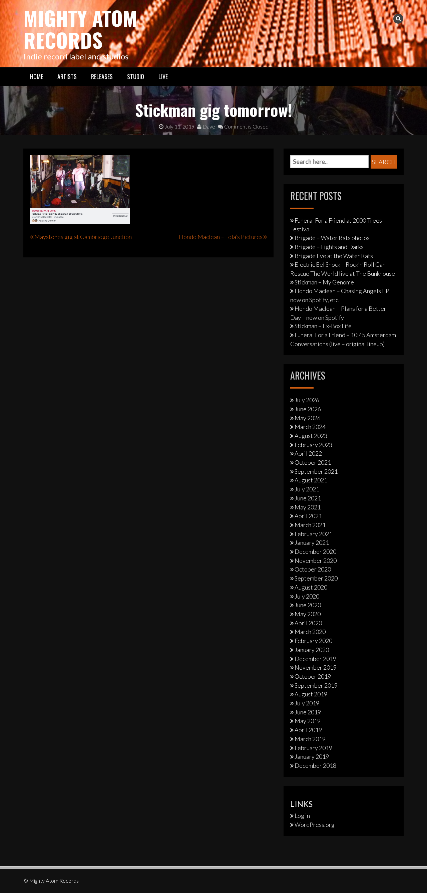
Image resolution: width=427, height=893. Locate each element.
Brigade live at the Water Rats (334, 255)
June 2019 (308, 712)
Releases (102, 76)
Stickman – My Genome (324, 282)
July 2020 (307, 596)
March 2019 (310, 738)
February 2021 (313, 533)
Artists (67, 76)
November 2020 (316, 560)
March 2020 (310, 631)
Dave (208, 126)
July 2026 (307, 400)
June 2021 (308, 498)
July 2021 (307, 489)
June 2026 (308, 409)
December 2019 (315, 658)
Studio (135, 76)
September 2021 (316, 471)
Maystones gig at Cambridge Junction (83, 236)
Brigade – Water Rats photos (332, 237)
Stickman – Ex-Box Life (323, 325)
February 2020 (313, 640)
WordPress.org (315, 824)
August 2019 (311, 694)
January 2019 (312, 756)
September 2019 (316, 685)
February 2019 (313, 747)
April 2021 (308, 515)
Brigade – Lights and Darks (329, 246)
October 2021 (313, 462)
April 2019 (308, 729)
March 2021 (310, 524)
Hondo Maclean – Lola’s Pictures (221, 236)
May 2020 (308, 614)
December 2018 (315, 765)
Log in (302, 815)
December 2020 (315, 551)
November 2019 (316, 667)
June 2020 (308, 605)
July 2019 (307, 703)
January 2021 (312, 542)
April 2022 (308, 453)
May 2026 (308, 418)
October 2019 (313, 676)
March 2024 (310, 426)
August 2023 (311, 435)
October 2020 (313, 569)
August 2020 (311, 587)
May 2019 (308, 720)
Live (163, 76)
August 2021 (311, 480)
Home (36, 76)
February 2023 (313, 444)
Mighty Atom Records (80, 28)
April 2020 (308, 623)
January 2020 (312, 649)
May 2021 (308, 507)
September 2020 (316, 578)
